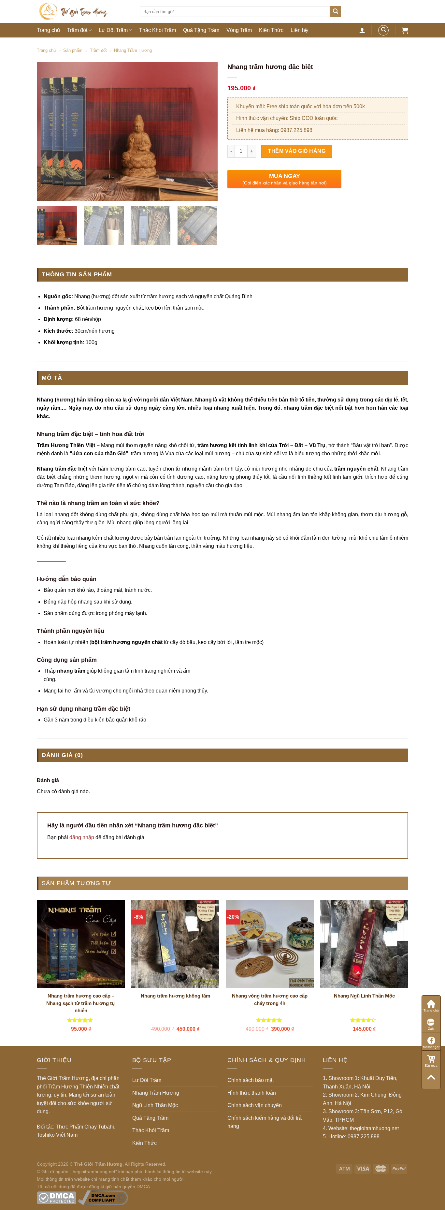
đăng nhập (81, 837)
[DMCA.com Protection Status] (56, 1197)
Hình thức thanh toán (251, 1093)
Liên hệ (299, 30)
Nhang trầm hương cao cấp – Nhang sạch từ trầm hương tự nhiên (80, 1003)
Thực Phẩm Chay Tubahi (85, 1127)
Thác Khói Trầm (157, 30)
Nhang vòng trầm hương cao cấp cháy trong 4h (270, 999)
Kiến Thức (271, 30)
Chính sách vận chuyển (254, 1105)
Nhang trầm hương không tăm (175, 996)
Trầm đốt (77, 30)
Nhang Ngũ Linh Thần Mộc (364, 996)
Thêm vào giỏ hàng (296, 151)
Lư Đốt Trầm (113, 30)
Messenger (431, 1047)
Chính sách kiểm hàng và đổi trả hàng (264, 1122)
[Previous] (48, 131)
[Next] (206, 131)
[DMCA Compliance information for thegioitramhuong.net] (103, 1197)
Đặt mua (431, 1065)
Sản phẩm (72, 50)
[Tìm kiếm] (335, 11)
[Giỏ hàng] (405, 30)
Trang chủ (48, 30)
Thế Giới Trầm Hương (98, 1164)
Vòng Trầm (239, 30)
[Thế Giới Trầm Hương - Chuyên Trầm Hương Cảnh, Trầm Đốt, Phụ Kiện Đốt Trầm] (83, 11)
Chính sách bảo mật (250, 1080)
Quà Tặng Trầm (201, 30)
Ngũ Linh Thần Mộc (155, 1105)
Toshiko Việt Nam (57, 1135)
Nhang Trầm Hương (133, 50)
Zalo (431, 1028)
